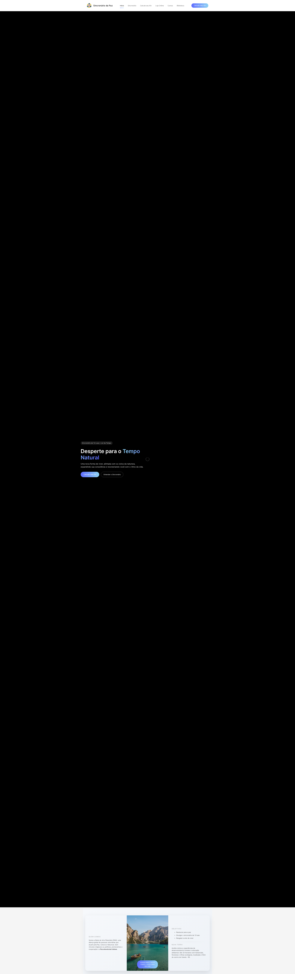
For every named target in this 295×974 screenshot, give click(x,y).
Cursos (170, 6)
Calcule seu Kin (146, 6)
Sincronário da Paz (103, 5)
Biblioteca (180, 6)
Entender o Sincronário (112, 474)
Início (122, 6)
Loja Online (159, 6)
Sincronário (132, 6)
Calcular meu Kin (200, 5)
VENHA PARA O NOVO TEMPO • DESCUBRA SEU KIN (147, 964)
